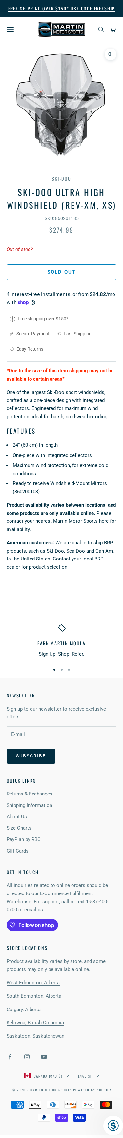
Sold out (61, 272)
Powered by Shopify (92, 1089)
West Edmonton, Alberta (33, 983)
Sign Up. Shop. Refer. (61, 654)
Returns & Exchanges (29, 794)
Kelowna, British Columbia (35, 1023)
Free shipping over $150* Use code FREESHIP (61, 8)
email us (33, 909)
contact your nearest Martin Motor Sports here (58, 521)
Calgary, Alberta (24, 1009)
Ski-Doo (61, 178)
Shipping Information (29, 805)
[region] (61, 641)
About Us (17, 817)
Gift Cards (18, 851)
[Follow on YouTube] (44, 1056)
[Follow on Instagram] (27, 1056)
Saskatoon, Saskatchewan (35, 1036)
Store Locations (27, 947)
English (85, 1076)
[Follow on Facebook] (10, 1056)
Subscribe (31, 755)
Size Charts (19, 828)
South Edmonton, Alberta (34, 996)
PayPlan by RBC (24, 839)
